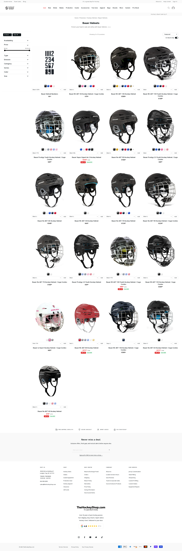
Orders (86, 474)
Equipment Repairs (134, 487)
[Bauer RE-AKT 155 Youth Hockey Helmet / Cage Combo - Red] (163, 86)
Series (6, 68)
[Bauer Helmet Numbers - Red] (51, 86)
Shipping (86, 478)
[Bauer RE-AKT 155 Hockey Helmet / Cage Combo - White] (162, 274)
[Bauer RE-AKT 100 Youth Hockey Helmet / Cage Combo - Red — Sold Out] (129, 274)
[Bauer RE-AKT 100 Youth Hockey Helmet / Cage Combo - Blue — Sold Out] (126, 274)
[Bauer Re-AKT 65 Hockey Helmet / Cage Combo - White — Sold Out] (162, 340)
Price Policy (87, 487)
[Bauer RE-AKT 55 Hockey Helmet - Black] (85, 213)
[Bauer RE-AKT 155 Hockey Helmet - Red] (128, 86)
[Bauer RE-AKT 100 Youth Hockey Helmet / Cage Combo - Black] (118, 274)
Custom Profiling (133, 481)
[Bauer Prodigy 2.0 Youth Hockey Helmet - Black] (80, 274)
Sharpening (132, 478)
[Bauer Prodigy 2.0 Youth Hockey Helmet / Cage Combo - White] (165, 149)
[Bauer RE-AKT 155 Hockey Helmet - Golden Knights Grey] (131, 86)
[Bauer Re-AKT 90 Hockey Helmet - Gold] (117, 149)
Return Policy (88, 481)
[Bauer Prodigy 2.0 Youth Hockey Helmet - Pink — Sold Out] (88, 274)
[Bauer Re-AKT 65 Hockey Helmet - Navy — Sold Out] (47, 403)
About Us (159, 1)
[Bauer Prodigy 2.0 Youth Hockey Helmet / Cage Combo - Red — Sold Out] (167, 149)
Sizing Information (89, 490)
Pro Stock (136, 8)
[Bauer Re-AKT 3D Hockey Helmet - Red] (55, 213)
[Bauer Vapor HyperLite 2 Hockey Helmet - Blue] (81, 149)
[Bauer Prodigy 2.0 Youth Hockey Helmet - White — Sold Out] (93, 274)
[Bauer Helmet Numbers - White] (54, 86)
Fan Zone (95, 8)
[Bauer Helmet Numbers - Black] (45, 86)
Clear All (16, 34)
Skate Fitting (132, 474)
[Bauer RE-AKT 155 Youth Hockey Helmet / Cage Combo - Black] (155, 86)
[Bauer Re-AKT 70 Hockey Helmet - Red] (121, 213)
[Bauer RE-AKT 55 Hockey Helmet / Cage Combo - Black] (80, 86)
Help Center (167, 1)
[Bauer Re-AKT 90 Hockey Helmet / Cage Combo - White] (163, 213)
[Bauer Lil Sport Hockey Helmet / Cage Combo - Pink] (50, 340)
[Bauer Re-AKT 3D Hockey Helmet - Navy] (52, 213)
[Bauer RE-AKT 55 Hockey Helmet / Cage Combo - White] (88, 86)
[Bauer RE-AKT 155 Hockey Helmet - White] (120, 86)
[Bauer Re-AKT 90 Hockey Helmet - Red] (125, 149)
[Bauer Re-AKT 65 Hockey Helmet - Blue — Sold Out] (55, 403)
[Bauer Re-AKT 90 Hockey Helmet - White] (120, 149)
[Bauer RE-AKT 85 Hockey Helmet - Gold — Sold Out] (93, 340)
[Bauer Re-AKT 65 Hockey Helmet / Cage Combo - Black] (159, 340)
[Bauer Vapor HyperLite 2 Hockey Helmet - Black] (92, 149)
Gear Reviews (110, 478)
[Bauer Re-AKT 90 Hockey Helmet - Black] (114, 149)
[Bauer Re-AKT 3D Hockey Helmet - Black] (44, 213)
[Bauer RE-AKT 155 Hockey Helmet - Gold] (117, 86)
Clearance (66, 487)
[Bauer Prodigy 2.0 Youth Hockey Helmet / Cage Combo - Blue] (156, 149)
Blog (24, 1)
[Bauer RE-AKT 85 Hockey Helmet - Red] (80, 340)
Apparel (102, 8)
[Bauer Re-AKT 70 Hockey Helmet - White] (126, 213)
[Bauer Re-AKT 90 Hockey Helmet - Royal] (128, 149)
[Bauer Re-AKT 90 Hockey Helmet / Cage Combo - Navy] (160, 213)
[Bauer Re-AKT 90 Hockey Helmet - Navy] (123, 149)
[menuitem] (44, 7)
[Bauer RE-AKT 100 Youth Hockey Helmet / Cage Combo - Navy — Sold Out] (123, 274)
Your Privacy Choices (87, 547)
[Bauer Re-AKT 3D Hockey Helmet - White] (47, 213)
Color (6, 72)
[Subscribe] (108, 450)
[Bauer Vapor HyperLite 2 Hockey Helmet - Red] (87, 149)
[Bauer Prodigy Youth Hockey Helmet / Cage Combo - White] (45, 149)
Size (5, 76)
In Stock (6, 34)
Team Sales (17, 1)
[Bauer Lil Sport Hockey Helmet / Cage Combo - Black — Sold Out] (52, 340)
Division (7, 60)
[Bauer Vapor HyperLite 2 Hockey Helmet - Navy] (89, 149)
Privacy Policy (75, 547)
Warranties (87, 484)
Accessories (85, 8)
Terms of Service (63, 547)
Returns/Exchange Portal (91, 471)
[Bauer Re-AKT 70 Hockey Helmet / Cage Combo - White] (51, 274)
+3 (133, 86)
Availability (8, 40)
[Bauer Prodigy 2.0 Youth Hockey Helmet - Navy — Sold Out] (85, 274)
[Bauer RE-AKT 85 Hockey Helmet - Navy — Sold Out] (85, 340)
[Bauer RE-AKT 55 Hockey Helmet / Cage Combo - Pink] (82, 86)
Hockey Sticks (67, 471)
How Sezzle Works (89, 493)
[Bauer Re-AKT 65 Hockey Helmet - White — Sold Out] (50, 403)
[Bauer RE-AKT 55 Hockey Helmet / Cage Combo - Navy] (85, 86)
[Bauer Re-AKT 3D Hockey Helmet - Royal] (50, 213)
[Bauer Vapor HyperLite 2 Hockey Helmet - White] (84, 149)
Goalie (77, 8)
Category (8, 64)
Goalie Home (8, 1)
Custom (127, 8)
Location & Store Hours (112, 474)
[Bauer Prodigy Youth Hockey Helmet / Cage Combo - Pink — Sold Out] (56, 149)
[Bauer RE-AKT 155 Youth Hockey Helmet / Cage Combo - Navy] (160, 86)
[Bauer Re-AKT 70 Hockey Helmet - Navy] (123, 213)
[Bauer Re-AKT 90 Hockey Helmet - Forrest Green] (131, 149)
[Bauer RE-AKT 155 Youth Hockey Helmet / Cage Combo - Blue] (158, 86)
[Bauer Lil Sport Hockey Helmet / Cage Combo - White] (47, 340)
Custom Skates (133, 484)
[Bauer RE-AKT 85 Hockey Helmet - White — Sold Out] (91, 340)
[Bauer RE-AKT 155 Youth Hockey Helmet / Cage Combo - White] (166, 86)
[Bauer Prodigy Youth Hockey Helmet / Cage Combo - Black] (43, 149)
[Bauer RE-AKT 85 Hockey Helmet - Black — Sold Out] (82, 340)
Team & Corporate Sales (113, 481)
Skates (61, 8)
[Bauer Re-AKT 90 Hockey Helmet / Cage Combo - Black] (158, 213)
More (121, 8)
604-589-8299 (44, 481)
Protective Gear (67, 481)
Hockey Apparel (67, 484)
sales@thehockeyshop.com (48, 484)
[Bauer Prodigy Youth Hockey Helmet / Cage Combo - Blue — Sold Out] (54, 149)
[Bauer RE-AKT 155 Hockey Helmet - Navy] (123, 86)
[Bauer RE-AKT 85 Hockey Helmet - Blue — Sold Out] (88, 340)
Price (6, 45)
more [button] (109, 27)
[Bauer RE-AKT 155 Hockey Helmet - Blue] (125, 86)
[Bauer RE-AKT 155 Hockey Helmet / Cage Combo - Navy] (123, 340)
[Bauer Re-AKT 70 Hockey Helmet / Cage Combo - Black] (48, 274)
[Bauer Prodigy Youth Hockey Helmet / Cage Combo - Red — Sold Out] (51, 149)
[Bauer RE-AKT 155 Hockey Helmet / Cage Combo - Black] (159, 274)
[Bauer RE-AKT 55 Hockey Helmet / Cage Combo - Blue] (91, 86)
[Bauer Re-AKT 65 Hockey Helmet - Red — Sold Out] (52, 403)
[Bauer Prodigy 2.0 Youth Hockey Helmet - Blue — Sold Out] (82, 274)
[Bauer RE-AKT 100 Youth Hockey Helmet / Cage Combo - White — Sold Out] (121, 274)
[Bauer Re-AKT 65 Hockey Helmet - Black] (44, 403)
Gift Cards (66, 490)
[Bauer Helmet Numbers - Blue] (48, 86)
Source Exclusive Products (113, 484)
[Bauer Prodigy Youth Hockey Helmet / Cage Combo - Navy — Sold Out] (48, 149)
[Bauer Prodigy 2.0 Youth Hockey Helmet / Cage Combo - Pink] (162, 149)
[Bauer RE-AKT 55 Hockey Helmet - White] (88, 213)
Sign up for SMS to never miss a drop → (91, 455)
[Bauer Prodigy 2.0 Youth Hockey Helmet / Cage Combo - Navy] (159, 149)
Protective (69, 8)
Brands (115, 8)
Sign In (175, 1)
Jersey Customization (135, 471)
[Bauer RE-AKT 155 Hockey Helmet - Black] (114, 86)
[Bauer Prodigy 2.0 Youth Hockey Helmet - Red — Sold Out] (91, 274)
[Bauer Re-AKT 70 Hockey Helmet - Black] (118, 213)
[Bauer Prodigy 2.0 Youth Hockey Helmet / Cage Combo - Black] (154, 149)
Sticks (55, 8)
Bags (109, 8)
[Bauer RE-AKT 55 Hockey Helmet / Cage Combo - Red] (93, 86)
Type (6, 55)
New (49, 8)
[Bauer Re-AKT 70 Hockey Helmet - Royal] (129, 213)
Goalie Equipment (68, 478)
